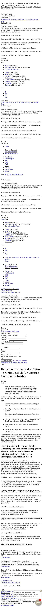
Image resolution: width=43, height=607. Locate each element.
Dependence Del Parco (12, 69)
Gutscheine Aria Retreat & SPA (15, 257)
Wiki (6, 162)
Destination (8, 78)
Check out (4, 339)
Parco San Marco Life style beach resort (25, 19)
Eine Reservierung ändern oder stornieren (14, 362)
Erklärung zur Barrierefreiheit (10, 598)
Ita (5, 92)
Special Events (9, 80)
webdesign (7, 605)
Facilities (8, 76)
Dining (7, 72)
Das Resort (8, 157)
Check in (3, 337)
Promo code (4, 341)
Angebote (8, 83)
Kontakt (7, 171)
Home (7, 146)
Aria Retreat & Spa (7, 19)
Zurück (3, 381)
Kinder (3, 351)
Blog (6, 160)
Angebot (9, 594)
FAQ (6, 164)
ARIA (7, 65)
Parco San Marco (10, 67)
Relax (7, 74)
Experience (8, 85)
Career (7, 167)
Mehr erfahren (5, 557)
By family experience (11, 153)
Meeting (7, 81)
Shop (2, 21)
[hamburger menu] (1, 178)
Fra (6, 95)
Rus (6, 97)
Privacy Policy (5, 596)
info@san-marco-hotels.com (14, 174)
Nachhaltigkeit (9, 159)
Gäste (2, 343)
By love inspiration (11, 152)
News (6, 166)
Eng (6, 93)
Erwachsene (4, 347)
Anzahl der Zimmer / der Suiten (11, 356)
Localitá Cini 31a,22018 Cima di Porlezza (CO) (10, 291)
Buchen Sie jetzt (6, 23)
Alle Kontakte (5, 593)
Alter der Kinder (6, 355)
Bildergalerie (9, 169)
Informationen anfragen (19, 360)
